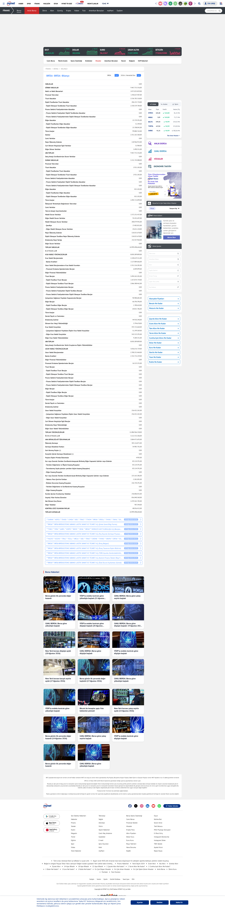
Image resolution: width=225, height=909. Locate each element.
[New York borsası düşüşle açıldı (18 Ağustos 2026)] (59, 639)
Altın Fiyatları (131, 833)
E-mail (101, 840)
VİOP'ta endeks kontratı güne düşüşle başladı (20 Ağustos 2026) (92, 624)
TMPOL (150, 126)
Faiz (84, 10)
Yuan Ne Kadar (155, 357)
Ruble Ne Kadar (155, 362)
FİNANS (6, 10)
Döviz (44, 10)
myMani (110, 10)
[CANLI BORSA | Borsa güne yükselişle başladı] (59, 612)
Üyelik (105, 879)
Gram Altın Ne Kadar (157, 323)
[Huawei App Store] (51, 829)
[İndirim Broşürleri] (160, 3)
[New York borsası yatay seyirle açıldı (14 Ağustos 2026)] (128, 697)
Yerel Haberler (76, 851)
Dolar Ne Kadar (155, 343)
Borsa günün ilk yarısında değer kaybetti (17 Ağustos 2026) (92, 679)
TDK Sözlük (158, 844)
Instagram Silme (159, 840)
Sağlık (101, 819)
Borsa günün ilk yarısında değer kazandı (58, 597)
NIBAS (150, 117)
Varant (123, 61)
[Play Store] (51, 816)
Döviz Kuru (173, 869)
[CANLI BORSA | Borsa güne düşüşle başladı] (94, 639)
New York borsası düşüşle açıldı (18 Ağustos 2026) (58, 652)
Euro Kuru (130, 840)
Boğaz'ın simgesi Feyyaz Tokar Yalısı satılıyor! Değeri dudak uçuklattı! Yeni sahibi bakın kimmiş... (79, 864)
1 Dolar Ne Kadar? (51, 869)
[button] (4, 4)
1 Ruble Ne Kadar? (84, 869)
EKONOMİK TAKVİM (162, 166)
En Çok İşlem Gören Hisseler (143, 869)
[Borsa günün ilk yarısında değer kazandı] (59, 584)
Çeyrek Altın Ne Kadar (158, 319)
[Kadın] (185, 3)
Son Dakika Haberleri (78, 816)
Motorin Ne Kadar (156, 308)
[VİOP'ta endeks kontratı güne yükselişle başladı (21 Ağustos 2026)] (94, 584)
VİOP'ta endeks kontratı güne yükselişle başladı (57, 709)
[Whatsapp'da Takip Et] (159, 806)
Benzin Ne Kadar (156, 303)
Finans (73, 823)
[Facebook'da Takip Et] (130, 806)
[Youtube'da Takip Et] (153, 806)
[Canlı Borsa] (175, 3)
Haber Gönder (173, 806)
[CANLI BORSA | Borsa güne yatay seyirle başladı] (128, 584)
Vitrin (101, 826)
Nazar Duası (158, 851)
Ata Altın (162, 864)
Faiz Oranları (115, 872)
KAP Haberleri (143, 61)
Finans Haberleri (123, 864)
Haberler (74, 819)
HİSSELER (158, 158)
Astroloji (102, 823)
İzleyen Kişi (173, 208)
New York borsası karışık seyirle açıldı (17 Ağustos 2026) (58, 679)
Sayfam (120, 10)
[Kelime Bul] (170, 3)
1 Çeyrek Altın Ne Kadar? (115, 866)
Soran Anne (158, 823)
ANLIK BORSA (160, 143)
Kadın (73, 830)
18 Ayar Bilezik (83, 866)
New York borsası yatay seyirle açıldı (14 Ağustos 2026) (126, 709)
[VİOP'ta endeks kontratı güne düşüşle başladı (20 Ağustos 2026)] (94, 612)
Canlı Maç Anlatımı (105, 833)
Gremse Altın (173, 864)
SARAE (150, 131)
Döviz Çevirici (157, 246)
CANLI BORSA (160, 151)
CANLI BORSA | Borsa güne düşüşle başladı (90, 652)
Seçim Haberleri (104, 830)
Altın (52, 10)
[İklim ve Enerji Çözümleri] (180, 3)
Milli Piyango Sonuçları (162, 830)
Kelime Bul (158, 819)
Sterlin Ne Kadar (156, 352)
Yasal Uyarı (126, 879)
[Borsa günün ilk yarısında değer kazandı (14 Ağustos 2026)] (59, 725)
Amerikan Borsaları (96, 10)
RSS (133, 879)
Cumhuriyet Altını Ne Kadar (160, 338)
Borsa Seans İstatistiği (134, 816)
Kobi (100, 847)
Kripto (68, 10)
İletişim (91, 879)
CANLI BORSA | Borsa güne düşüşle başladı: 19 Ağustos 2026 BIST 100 (128, 624)
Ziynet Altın (56, 866)
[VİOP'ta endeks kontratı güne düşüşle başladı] (128, 639)
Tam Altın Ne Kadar (157, 328)
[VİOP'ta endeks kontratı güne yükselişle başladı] (59, 697)
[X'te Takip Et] (136, 806)
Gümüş (60, 10)
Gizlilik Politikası (115, 879)
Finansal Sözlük (131, 823)
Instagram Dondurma (161, 837)
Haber (76, 10)
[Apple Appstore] (51, 823)
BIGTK (150, 122)
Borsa (19, 10)
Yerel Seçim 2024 (138, 864)
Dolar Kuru (130, 837)
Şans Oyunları (104, 844)
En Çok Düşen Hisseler (103, 869)
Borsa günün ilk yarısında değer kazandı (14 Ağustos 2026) (58, 737)
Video (73, 847)
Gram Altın (152, 864)
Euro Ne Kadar (155, 347)
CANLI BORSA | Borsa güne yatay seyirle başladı (127, 597)
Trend (73, 837)
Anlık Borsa (31, 10)
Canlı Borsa (51, 61)
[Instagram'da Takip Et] (141, 806)
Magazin (74, 833)
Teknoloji (102, 816)
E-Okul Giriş (158, 833)
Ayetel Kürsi (158, 847)
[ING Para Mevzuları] (190, 3)
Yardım (99, 879)
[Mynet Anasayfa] (11, 3)
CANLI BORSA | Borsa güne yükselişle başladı (56, 624)
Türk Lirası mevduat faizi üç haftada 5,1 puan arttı (71, 861)
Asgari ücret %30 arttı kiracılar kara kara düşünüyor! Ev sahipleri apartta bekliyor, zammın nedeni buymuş (131, 861)
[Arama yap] (199, 3)
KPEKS (150, 113)
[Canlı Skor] (165, 3)
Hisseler (98, 61)
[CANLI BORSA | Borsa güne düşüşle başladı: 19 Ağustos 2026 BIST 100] (128, 612)
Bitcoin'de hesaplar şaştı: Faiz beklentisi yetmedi (92, 709)
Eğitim (73, 840)
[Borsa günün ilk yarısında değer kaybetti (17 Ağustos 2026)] (94, 667)
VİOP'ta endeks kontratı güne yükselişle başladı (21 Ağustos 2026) (92, 597)
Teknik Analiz (62, 61)
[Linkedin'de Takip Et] (147, 806)
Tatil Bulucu (158, 826)
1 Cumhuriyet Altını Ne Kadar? (159, 866)
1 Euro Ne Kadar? (68, 869)
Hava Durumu (131, 847)
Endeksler (88, 61)
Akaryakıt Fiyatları (156, 298)
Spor (72, 844)
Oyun (156, 816)
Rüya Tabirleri (131, 844)
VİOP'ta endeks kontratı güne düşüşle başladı (126, 652)
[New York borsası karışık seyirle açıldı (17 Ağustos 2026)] (59, 667)
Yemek (73, 826)
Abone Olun (171, 237)
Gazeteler (102, 837)
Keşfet (128, 851)
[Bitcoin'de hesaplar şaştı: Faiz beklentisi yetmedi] (94, 697)
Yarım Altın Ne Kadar (157, 333)
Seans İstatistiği (76, 61)
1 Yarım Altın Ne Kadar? (136, 866)
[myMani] (79, 3)
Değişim (132, 61)
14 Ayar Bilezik (69, 866)
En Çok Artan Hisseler (122, 869)
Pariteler (105, 872)
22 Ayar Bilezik (97, 866)
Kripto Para (130, 830)
